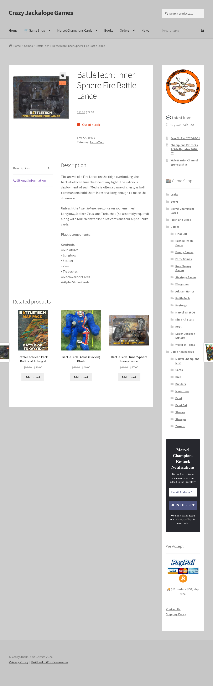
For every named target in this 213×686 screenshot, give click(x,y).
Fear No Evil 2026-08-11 (185, 138)
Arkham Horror (184, 291)
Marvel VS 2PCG (185, 312)
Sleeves (180, 412)
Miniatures (182, 391)
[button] (62, 75)
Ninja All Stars (184, 319)
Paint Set (181, 405)
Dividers (180, 384)
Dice (178, 377)
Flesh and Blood (181, 220)
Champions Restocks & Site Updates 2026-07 (184, 149)
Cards (179, 370)
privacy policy (183, 519)
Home (13, 30)
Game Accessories (182, 352)
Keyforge (181, 305)
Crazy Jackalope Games (41, 13)
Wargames (182, 284)
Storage (180, 419)
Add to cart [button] (33, 377)
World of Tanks (185, 345)
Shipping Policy (176, 614)
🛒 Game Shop (34, 30)
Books (108, 30)
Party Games (183, 259)
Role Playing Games (183, 268)
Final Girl (181, 234)
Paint (178, 398)
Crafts (174, 194)
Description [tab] (21, 168)
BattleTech (42, 46)
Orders (124, 30)
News (145, 30)
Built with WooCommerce (49, 662)
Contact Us (173, 609)
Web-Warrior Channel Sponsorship (184, 162)
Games (28, 46)
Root (178, 326)
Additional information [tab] (29, 180)
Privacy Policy (18, 662)
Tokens (180, 426)
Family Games (184, 252)
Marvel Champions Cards (74, 30)
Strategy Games (185, 277)
